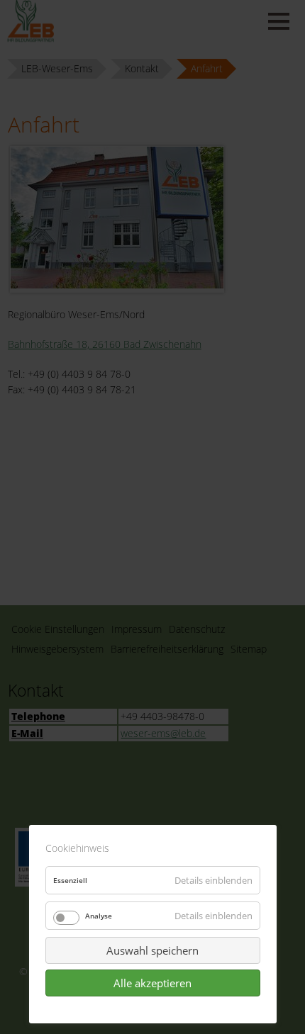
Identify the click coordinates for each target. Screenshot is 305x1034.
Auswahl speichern (152, 950)
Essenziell (70, 880)
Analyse (98, 916)
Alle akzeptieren (152, 983)
